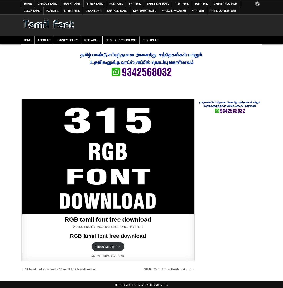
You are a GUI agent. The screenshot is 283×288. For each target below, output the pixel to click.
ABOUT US (44, 40)
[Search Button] (257, 3)
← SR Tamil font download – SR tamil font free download (58, 269)
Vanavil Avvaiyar (174, 10)
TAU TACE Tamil (117, 10)
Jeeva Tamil (32, 10)
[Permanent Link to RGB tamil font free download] (108, 156)
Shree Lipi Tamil (158, 3)
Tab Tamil (201, 3)
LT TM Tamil (72, 10)
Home (28, 3)
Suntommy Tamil (144, 10)
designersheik (85, 227)
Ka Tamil (52, 10)
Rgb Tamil (116, 3)
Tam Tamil (182, 3)
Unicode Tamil (47, 3)
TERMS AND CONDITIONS (120, 40)
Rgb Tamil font (114, 256)
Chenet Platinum (225, 3)
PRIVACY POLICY (67, 40)
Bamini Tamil (71, 3)
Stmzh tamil (94, 3)
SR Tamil (135, 3)
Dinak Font (93, 10)
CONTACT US (151, 40)
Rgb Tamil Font (133, 227)
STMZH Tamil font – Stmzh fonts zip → (169, 269)
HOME (28, 40)
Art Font (198, 10)
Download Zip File (108, 247)
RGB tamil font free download (108, 219)
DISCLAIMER (91, 40)
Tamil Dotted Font (223, 10)
